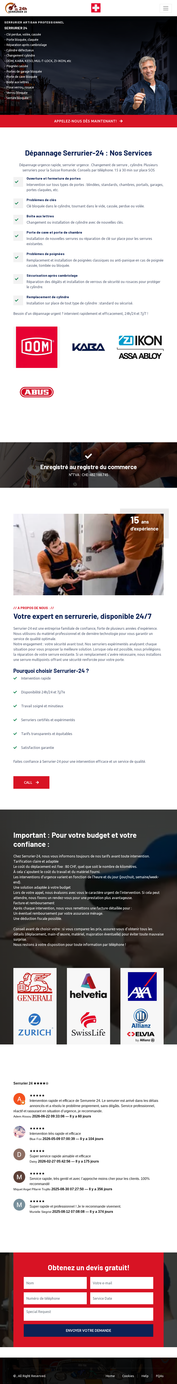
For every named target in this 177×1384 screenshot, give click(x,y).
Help (145, 1376)
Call (28, 782)
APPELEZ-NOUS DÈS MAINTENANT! (86, 121)
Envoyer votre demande (88, 1330)
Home (110, 1376)
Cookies (128, 1376)
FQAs (160, 1376)
